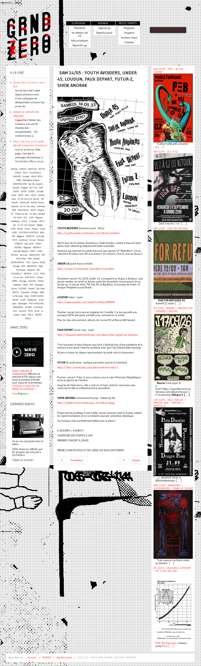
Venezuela (39, 284)
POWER (15, 202)
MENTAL (15, 292)
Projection (17, 284)
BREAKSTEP (32, 266)
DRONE (36, 258)
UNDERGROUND (20, 184)
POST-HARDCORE (36, 303)
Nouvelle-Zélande (21, 251)
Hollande (38, 217)
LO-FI (35, 273)
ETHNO (41, 281)
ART (42, 198)
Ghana (27, 228)
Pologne (40, 225)
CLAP (31, 217)
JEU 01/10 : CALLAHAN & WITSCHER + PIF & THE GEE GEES (172, 569)
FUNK (13, 228)
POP (31, 284)
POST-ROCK (30, 277)
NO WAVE (18, 217)
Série (27, 195)
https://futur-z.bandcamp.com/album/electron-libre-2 (87, 367)
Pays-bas (23, 255)
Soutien (16, 299)
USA (13, 236)
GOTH (14, 240)
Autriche (22, 311)
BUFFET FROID (37, 202)
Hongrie (40, 210)
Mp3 (38, 269)
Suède (18, 180)
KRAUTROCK (23, 210)
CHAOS (24, 221)
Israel (22, 299)
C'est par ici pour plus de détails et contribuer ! (25, 387)
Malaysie (31, 269)
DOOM (23, 191)
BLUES (20, 228)
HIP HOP (33, 187)
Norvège (16, 266)
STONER (28, 307)
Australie (40, 236)
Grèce (26, 296)
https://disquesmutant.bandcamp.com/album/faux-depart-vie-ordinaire (97, 335)
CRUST (33, 195)
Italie (40, 266)
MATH (30, 311)
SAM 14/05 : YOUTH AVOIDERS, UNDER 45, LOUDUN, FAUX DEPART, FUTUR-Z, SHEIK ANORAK (97, 79)
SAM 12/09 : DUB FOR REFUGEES (170, 228)
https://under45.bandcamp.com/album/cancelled (85, 268)
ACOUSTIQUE (35, 172)
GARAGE (22, 169)
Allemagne (22, 303)
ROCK (37, 311)
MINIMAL (28, 273)
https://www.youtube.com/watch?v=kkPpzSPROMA (86, 302)
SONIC (14, 232)
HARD (25, 284)
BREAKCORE (34, 255)
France (42, 228)
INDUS (28, 318)
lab (14, 225)
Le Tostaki (33, 221)
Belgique (20, 236)
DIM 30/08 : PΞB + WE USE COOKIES (168, 70)
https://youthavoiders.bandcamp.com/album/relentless (88, 233)
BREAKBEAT (18, 307)
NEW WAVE (29, 243)
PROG (25, 172)
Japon (23, 314)
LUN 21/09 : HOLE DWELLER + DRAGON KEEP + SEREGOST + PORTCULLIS (169, 403)
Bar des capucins (36, 184)
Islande (41, 195)
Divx (15, 311)
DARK (39, 251)
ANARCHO (30, 236)
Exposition (25, 292)
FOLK (28, 262)
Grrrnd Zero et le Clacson (28, 198)
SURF (41, 187)
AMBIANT (19, 243)
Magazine (27, 247)
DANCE (18, 172)
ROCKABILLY (16, 273)
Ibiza (14, 198)
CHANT (32, 251)
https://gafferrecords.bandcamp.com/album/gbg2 (86, 403)
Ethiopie (34, 292)
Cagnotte (20, 120)
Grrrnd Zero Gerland (26, 225)
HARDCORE (24, 202)
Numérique (21, 269)
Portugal (22, 281)
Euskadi (26, 176)
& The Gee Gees (167, 643)
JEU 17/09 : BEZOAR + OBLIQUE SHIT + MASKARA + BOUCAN (173, 309)
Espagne (24, 187)
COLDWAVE (38, 307)
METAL (42, 221)
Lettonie (14, 169)
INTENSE (18, 247)
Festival (40, 240)
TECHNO (14, 255)
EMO (43, 255)
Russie (32, 240)
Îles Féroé (41, 288)
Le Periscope (18, 296)
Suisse (14, 288)
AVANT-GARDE (37, 296)
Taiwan (35, 228)
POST (23, 266)
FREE (14, 210)
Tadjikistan (32, 299)
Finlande (14, 206)
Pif (156, 643)
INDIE (20, 195)
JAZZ (25, 217)
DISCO (30, 314)
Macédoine (15, 221)
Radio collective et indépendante (22, 372)
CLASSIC (31, 191)
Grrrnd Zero (18, 277)
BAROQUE (32, 169)
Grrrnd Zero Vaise (27, 206)
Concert (31, 288)
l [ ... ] (170, 646)
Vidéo (42, 292)
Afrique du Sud (21, 213)
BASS (42, 232)
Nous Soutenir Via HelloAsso (168, 30)
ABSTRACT (37, 247)
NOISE (42, 262)
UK (12, 213)
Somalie (16, 187)
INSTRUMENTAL (17, 262)
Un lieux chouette (37, 213)
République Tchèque (31, 180)
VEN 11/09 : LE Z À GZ (165, 151)
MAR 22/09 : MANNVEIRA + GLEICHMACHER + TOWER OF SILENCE (173, 487)
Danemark (23, 240)
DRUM (33, 210)
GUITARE (22, 288)
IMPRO (15, 281)
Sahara (35, 262)
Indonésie (41, 206)
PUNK (42, 273)
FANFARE (17, 176)
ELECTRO (32, 281)
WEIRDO (38, 314)
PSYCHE (42, 169)
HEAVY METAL (37, 176)
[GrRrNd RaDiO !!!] (28, 425)
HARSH (38, 243)
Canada (40, 277)
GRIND (16, 191)
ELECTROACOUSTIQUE (28, 232)
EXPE (30, 258)
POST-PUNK (21, 258)
